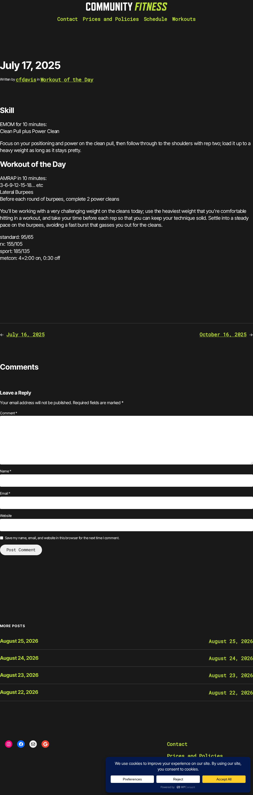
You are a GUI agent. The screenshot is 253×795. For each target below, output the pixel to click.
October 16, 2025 (223, 334)
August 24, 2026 (19, 658)
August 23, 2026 (19, 675)
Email (5, 493)
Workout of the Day (67, 79)
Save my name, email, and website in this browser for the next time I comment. (62, 538)
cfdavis (26, 79)
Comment (8, 413)
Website (6, 515)
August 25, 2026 (19, 641)
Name (5, 471)
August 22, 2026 (19, 692)
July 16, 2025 (25, 334)
